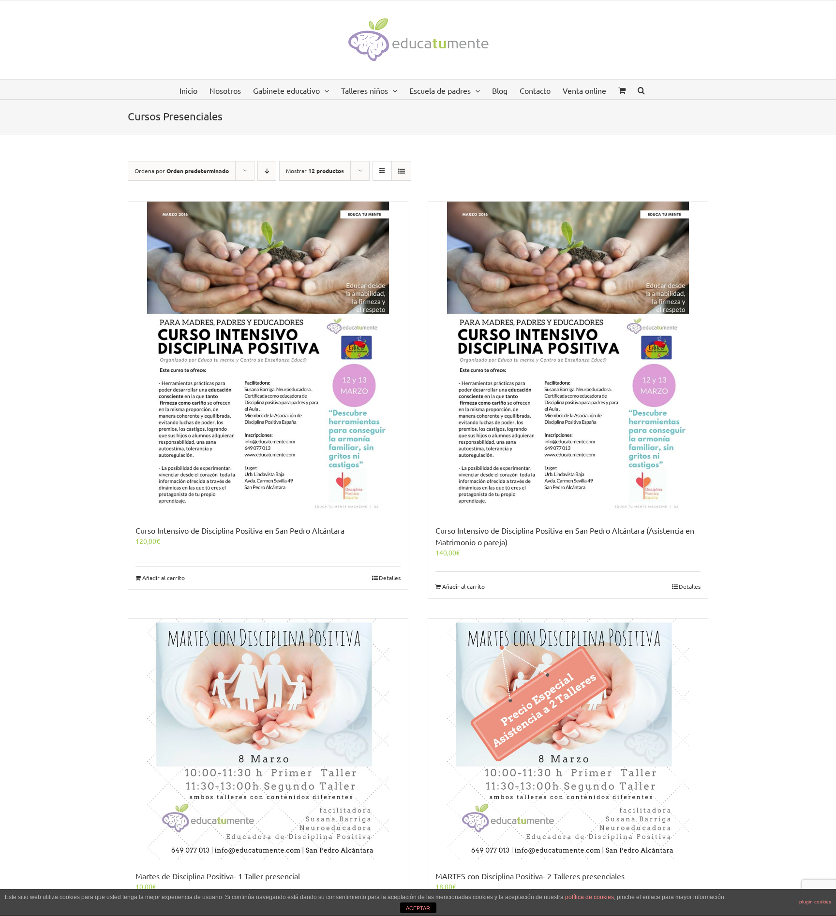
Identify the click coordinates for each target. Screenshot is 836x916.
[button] (641, 89)
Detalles (390, 578)
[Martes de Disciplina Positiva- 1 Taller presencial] (268, 739)
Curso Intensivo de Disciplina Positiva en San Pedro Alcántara (239, 530)
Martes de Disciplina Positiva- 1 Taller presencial (217, 876)
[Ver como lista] (401, 170)
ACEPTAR (418, 908)
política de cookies (589, 897)
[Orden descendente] (266, 171)
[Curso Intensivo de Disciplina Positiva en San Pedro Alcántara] (268, 358)
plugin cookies (815, 901)
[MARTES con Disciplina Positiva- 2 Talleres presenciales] (568, 739)
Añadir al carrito (163, 578)
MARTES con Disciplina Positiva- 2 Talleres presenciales (530, 876)
